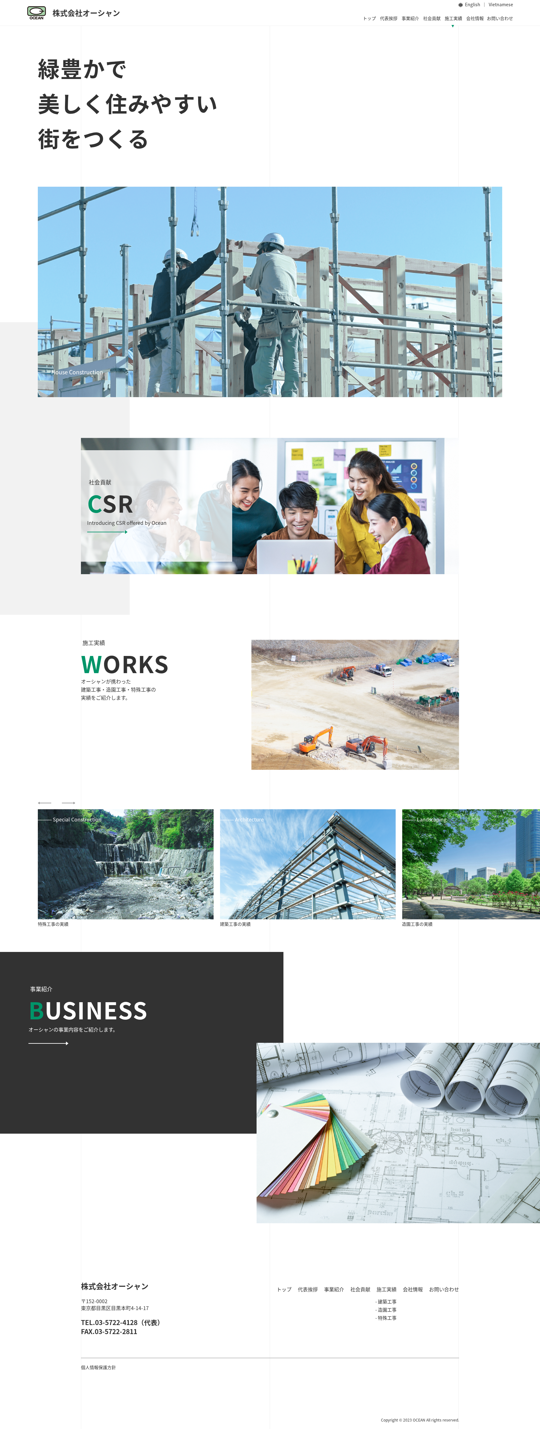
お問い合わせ (500, 18)
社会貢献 (432, 18)
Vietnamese (501, 4)
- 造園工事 (386, 1309)
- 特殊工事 (386, 1317)
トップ (369, 18)
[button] (44, 803)
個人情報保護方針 (98, 1367)
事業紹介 (410, 18)
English (472, 4)
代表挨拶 (389, 18)
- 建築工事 (386, 1301)
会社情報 (475, 18)
